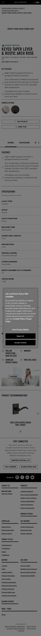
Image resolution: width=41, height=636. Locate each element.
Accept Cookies (20, 342)
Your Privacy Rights (20, 330)
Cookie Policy (19, 319)
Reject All (20, 336)
